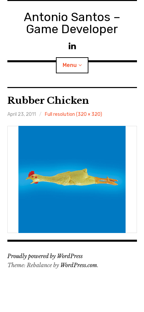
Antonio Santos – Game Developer (72, 23)
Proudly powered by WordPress (45, 256)
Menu (70, 65)
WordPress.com (78, 265)
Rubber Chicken (48, 100)
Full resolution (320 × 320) (73, 114)
